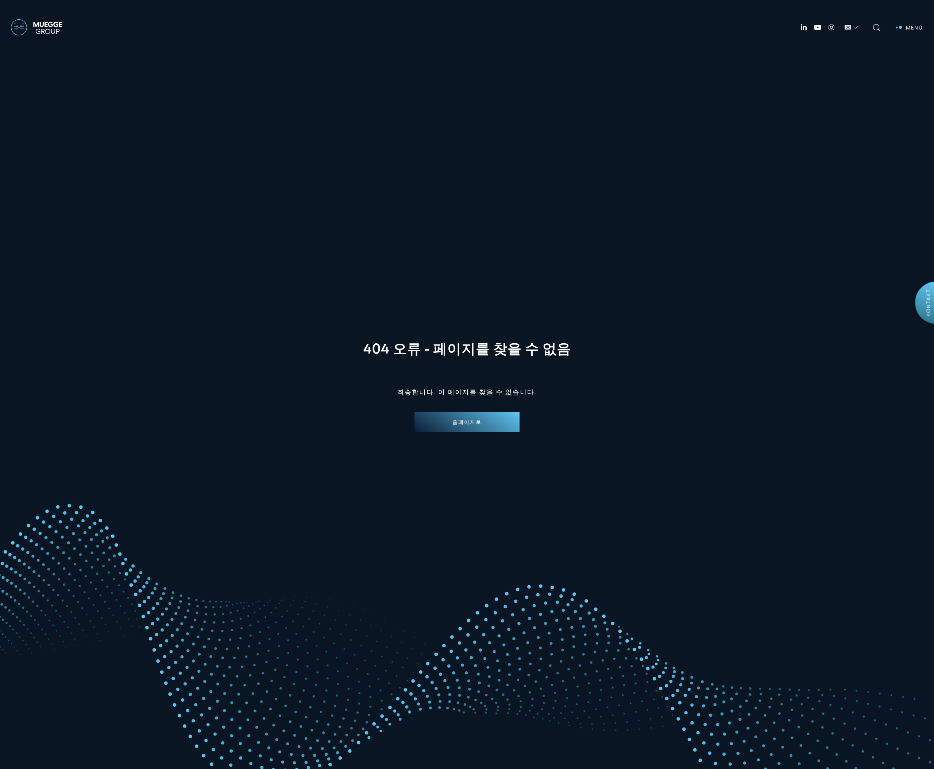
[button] (467, 422)
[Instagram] (831, 27)
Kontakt (928, 302)
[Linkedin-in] (803, 27)
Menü (914, 27)
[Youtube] (817, 27)
